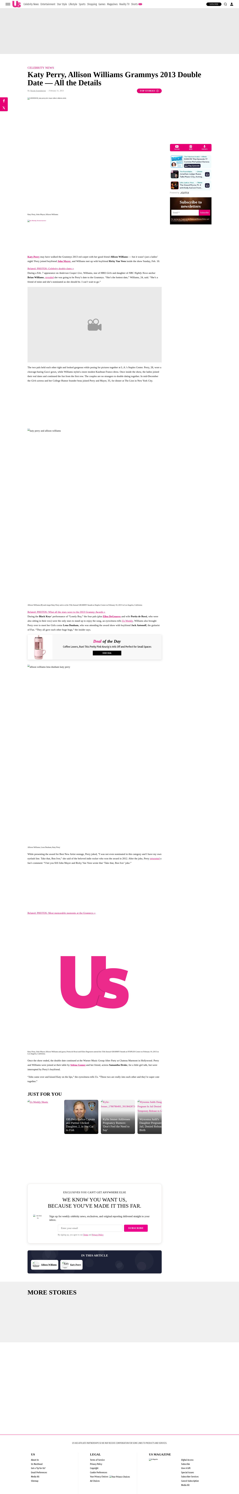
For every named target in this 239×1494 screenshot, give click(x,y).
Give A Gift (185, 1468)
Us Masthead (36, 1464)
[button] (225, 4)
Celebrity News (31, 4)
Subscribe (213, 4)
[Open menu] (8, 4)
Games (101, 4)
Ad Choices (95, 1480)
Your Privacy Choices (99, 1476)
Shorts (134, 4)
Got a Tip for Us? (38, 1468)
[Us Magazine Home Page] (16, 4)
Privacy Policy (97, 1235)
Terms (85, 1235)
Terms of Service (97, 1459)
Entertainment (48, 4)
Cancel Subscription (190, 1480)
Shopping (92, 4)
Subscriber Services (190, 1476)
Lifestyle (73, 4)
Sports (82, 4)
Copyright (94, 1468)
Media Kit (35, 1476)
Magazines (112, 4)
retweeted (155, 858)
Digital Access (187, 1459)
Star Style (62, 4)
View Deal (107, 653)
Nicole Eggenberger (38, 91)
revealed (49, 277)
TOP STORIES (147, 91)
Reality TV (124, 4)
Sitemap (34, 1480)
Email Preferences (39, 1472)
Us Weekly (127, 620)
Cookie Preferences (98, 1472)
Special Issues (187, 1472)
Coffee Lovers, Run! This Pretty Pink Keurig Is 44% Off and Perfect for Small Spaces (107, 646)
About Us (35, 1459)
